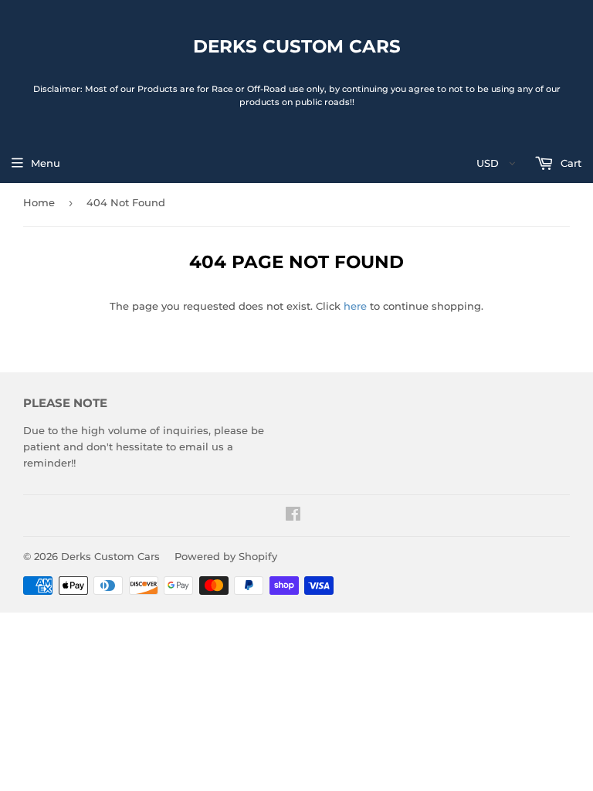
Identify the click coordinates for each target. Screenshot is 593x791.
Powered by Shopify (226, 556)
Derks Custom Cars (297, 46)
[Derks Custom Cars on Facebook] (293, 516)
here (355, 306)
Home (39, 202)
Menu (45, 163)
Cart (569, 163)
